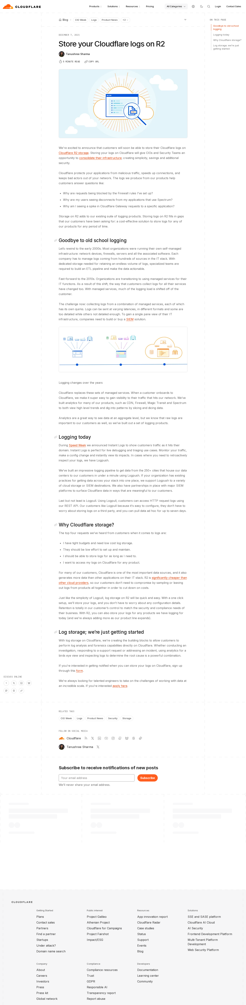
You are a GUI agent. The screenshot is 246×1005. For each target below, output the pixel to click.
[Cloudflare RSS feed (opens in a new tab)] (85, 738)
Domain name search (51, 951)
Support (143, 940)
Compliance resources (102, 970)
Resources (132, 6)
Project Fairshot (98, 934)
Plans (40, 916)
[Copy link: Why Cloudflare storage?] (56, 524)
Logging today (221, 34)
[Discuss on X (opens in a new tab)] (14, 683)
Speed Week (77, 445)
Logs (94, 19)
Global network (46, 998)
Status (141, 934)
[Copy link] (21, 690)
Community (145, 981)
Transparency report (101, 993)
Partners (42, 928)
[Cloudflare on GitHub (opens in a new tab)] (120, 738)
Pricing (150, 6)
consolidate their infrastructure (100, 158)
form (79, 670)
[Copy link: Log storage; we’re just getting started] (56, 632)
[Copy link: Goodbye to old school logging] (56, 240)
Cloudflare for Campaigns (104, 928)
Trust (90, 975)
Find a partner (46, 934)
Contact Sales (233, 6)
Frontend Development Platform (210, 934)
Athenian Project (98, 922)
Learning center (148, 975)
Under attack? (46, 945)
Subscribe (147, 778)
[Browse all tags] (185, 19)
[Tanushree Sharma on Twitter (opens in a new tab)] (98, 747)
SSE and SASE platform (204, 916)
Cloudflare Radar (148, 922)
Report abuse (96, 998)
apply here (120, 686)
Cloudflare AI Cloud (201, 922)
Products (94, 6)
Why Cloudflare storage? (227, 40)
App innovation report (152, 916)
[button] (123, 349)
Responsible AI (97, 987)
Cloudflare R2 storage (74, 153)
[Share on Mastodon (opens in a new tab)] (6, 690)
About (40, 970)
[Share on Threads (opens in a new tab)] (14, 690)
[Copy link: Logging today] (56, 437)
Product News (110, 19)
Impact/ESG (95, 940)
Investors (42, 981)
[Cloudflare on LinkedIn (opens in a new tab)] (99, 738)
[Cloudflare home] (22, 6)
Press (40, 987)
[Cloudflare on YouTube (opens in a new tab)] (106, 738)
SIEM (130, 319)
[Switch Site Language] (193, 6)
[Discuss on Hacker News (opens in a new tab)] (6, 683)
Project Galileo (97, 916)
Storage (126, 718)
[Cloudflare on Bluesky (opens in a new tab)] (126, 738)
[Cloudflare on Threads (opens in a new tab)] (133, 738)
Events (141, 945)
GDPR (91, 981)
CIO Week (80, 19)
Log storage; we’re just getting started (226, 47)
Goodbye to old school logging (226, 27)
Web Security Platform (203, 950)
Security (112, 718)
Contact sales (45, 922)
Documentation (147, 970)
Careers (41, 975)
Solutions (113, 6)
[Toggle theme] (201, 6)
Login (218, 6)
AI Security (195, 928)
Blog (140, 951)
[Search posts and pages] (209, 6)
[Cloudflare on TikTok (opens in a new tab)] (140, 738)
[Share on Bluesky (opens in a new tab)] (29, 683)
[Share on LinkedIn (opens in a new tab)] (21, 683)
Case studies (145, 928)
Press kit (42, 993)
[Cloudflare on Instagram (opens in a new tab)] (113, 738)
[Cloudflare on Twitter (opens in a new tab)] (92, 738)
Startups (42, 940)
